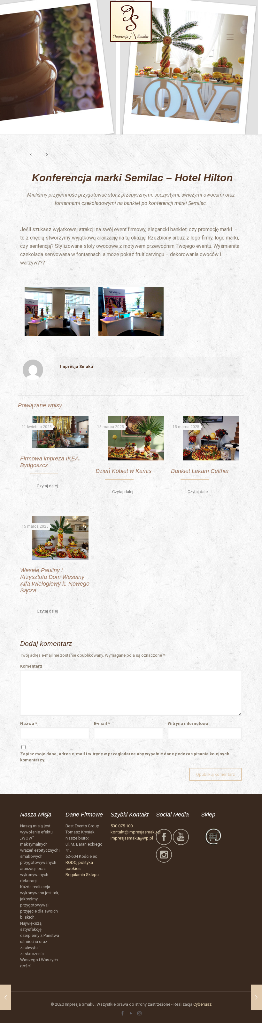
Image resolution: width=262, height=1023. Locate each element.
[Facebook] (122, 1013)
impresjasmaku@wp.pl (132, 838)
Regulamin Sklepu (82, 874)
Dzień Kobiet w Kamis (123, 471)
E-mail (102, 723)
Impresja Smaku (76, 366)
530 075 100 (122, 826)
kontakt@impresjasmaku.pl (136, 832)
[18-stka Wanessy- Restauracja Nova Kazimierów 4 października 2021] (5, 997)
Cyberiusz (202, 1004)
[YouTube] (130, 1013)
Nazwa (28, 723)
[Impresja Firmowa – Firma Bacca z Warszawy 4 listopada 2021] (256, 997)
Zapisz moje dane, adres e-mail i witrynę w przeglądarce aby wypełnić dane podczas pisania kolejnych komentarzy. (124, 756)
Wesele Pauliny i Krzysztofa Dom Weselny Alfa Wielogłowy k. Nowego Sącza (54, 580)
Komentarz (31, 666)
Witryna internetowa (188, 723)
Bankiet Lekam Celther (200, 471)
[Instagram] (139, 1013)
